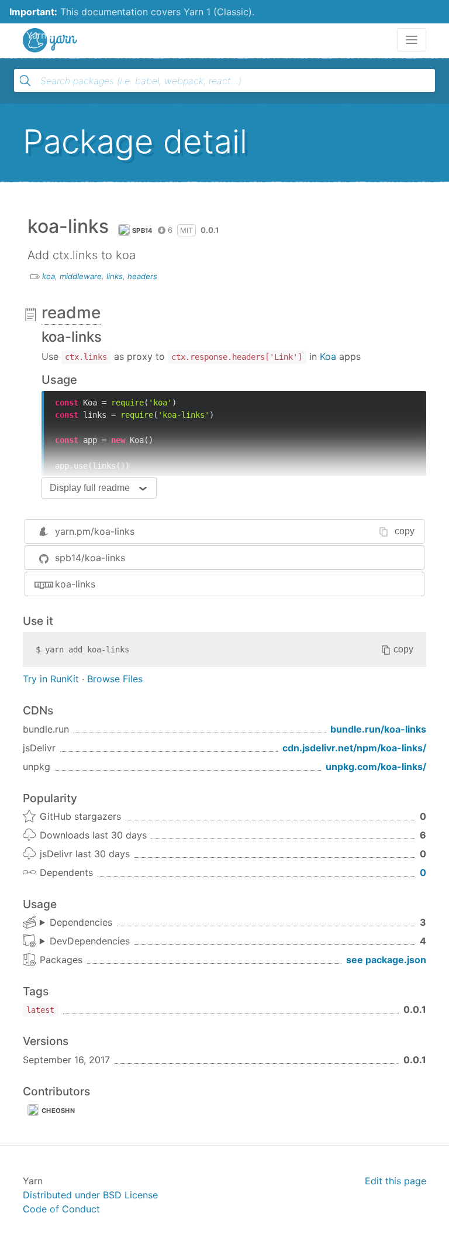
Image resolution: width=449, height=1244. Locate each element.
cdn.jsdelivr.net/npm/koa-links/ (354, 748)
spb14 (142, 230)
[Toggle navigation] (411, 39)
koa (48, 276)
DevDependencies (90, 941)
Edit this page (395, 1181)
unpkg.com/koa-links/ (376, 766)
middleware (81, 276)
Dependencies (81, 922)
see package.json (386, 959)
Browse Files (115, 679)
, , (76, 922)
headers (142, 276)
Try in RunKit (51, 679)
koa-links (75, 584)
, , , (85, 941)
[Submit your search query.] (25, 80)
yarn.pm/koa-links (94, 531)
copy (405, 531)
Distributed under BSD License (90, 1195)
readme (71, 312)
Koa (328, 356)
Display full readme (90, 488)
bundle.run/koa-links (378, 729)
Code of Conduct (61, 1209)
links (114, 276)
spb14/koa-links (90, 557)
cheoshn (58, 1110)
